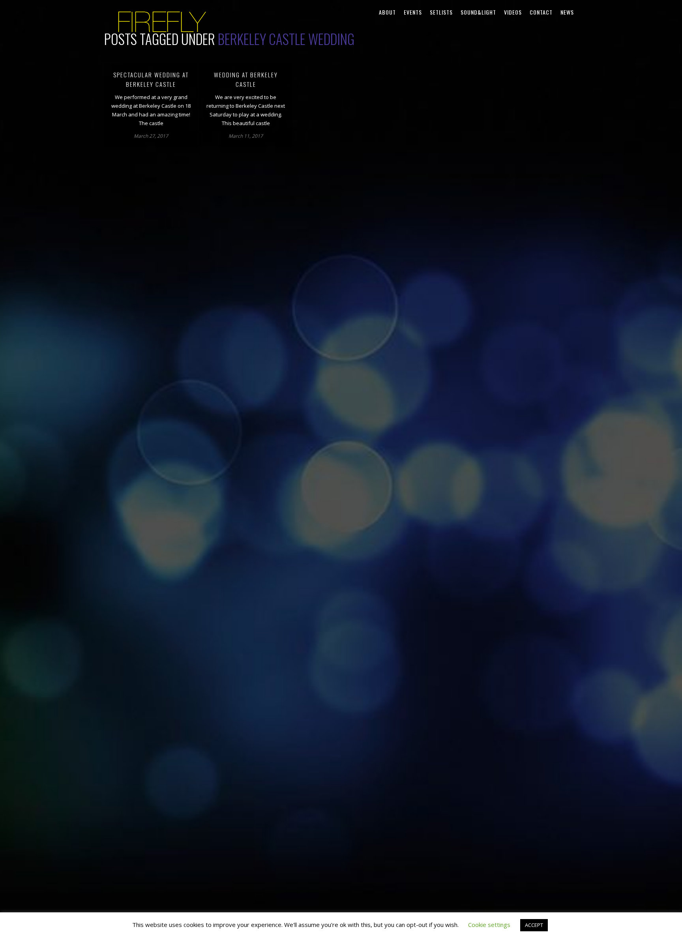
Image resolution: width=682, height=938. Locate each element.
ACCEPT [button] (534, 925)
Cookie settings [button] (489, 925)
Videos (513, 12)
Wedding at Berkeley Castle (246, 79)
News (567, 12)
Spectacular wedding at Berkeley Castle (151, 79)
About (387, 12)
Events (413, 12)
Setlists (441, 12)
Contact (541, 12)
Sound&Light (478, 12)
